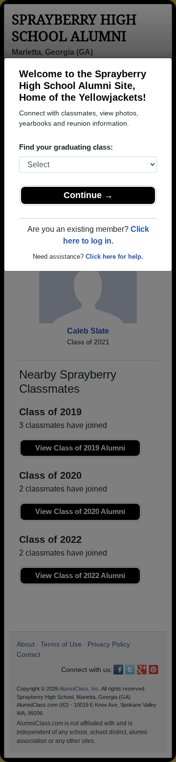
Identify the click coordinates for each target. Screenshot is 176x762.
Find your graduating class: (66, 147)
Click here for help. (114, 256)
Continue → (88, 195)
